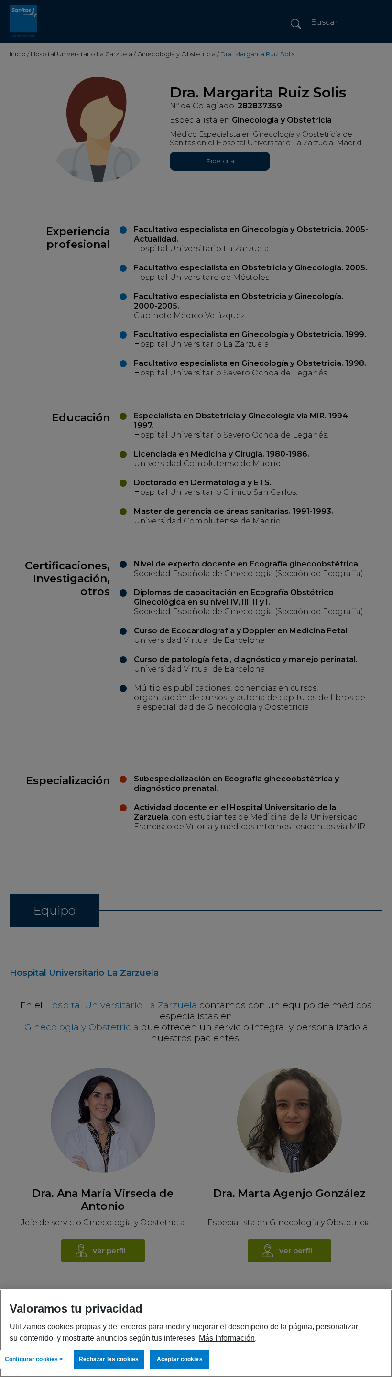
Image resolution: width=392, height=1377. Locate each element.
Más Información (227, 1338)
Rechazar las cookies (109, 1359)
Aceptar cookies (180, 1359)
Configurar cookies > (34, 1359)
